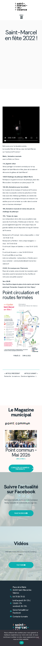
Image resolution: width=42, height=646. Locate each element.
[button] (21, 17)
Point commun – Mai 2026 (21, 452)
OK (21, 643)
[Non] (38, 638)
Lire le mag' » (21, 459)
